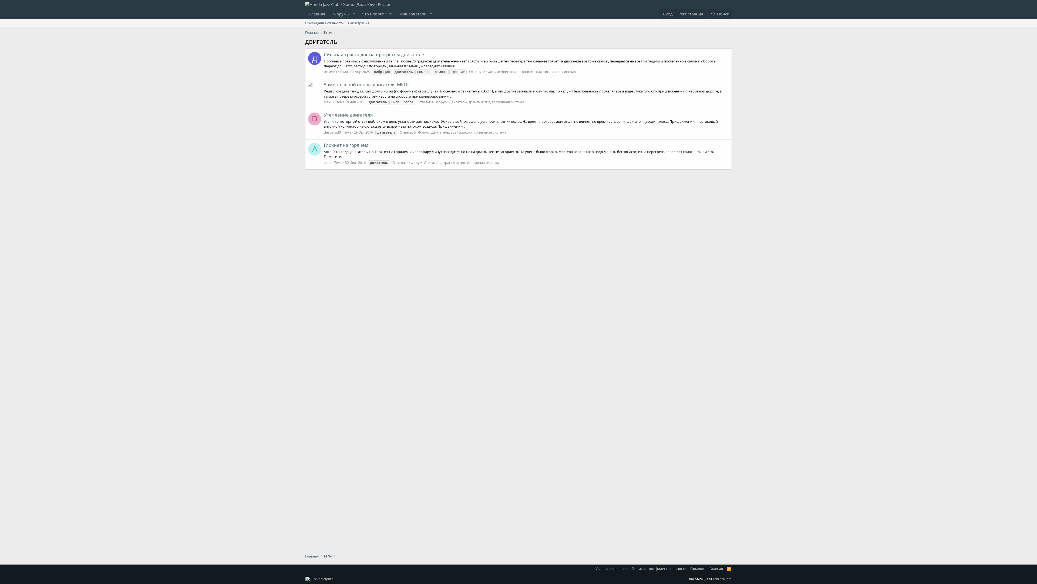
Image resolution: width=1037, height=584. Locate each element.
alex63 (329, 101)
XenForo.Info (722, 579)
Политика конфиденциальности (659, 568)
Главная (317, 13)
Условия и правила (611, 568)
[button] (354, 14)
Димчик (330, 71)
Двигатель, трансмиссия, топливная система (538, 71)
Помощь (697, 568)
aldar (328, 162)
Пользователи (412, 13)
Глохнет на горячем (346, 145)
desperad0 (332, 132)
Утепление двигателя (348, 115)
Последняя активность (324, 23)
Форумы (341, 13)
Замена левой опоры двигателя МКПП (367, 84)
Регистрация (358, 23)
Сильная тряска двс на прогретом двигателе (374, 54)
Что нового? (374, 13)
